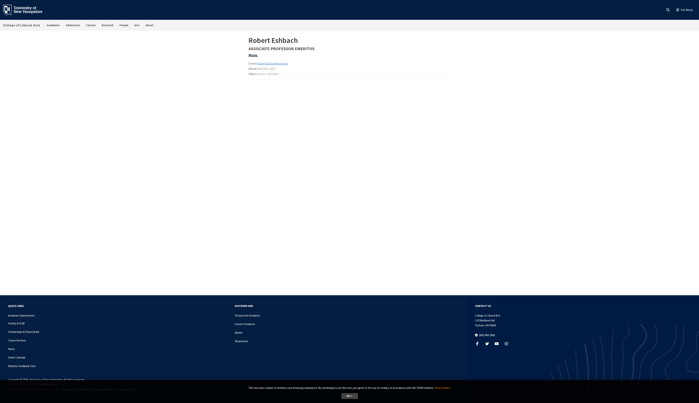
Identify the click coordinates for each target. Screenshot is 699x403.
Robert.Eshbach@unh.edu (272, 63)
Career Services (17, 340)
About (149, 25)
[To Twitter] (489, 343)
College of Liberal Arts (21, 25)
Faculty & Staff (16, 323)
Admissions (73, 25)
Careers (91, 25)
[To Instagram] (508, 343)
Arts (137, 25)
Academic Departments (21, 315)
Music (253, 55)
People (123, 25)
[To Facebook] (479, 343)
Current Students (245, 324)
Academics (53, 25)
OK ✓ (350, 396)
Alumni (238, 332)
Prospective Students (247, 315)
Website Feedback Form (22, 366)
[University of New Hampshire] (25, 9)
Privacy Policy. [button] (442, 388)
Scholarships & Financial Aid (23, 332)
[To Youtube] (498, 343)
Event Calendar (16, 357)
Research (107, 25)
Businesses (241, 341)
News (11, 349)
